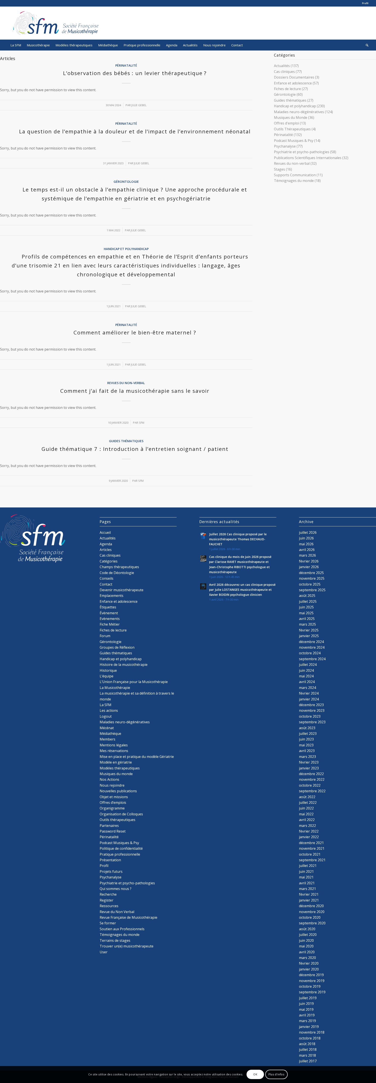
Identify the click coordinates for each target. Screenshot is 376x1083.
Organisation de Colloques (121, 814)
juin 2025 (306, 607)
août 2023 (307, 727)
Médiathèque (110, 733)
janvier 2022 (309, 836)
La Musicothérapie (115, 687)
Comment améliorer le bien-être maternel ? (135, 332)
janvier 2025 (309, 635)
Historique (108, 670)
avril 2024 (307, 681)
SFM (141, 423)
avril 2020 (307, 952)
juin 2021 (306, 871)
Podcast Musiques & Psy (293, 140)
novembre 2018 (311, 1032)
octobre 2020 (310, 917)
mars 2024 (307, 687)
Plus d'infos (276, 1074)
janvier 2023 (309, 768)
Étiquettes (108, 607)
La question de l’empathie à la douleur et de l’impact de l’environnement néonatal (135, 131)
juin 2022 (306, 808)
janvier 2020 (309, 969)
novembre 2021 (311, 848)
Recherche (108, 894)
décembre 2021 (311, 842)
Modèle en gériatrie (116, 762)
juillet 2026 (308, 532)
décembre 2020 (311, 905)
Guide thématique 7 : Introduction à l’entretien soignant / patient (135, 448)
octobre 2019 (310, 986)
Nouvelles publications (118, 791)
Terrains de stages (115, 940)
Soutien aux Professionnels (122, 929)
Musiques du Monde (290, 117)
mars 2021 (307, 888)
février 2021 (309, 894)
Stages (279, 169)
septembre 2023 (312, 722)
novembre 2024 (311, 647)
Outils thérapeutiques (117, 819)
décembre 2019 (311, 974)
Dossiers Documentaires (294, 77)
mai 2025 (306, 613)
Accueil (105, 532)
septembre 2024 (312, 659)
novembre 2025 (311, 578)
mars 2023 (307, 756)
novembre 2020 (311, 911)
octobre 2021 (310, 854)
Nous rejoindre (112, 785)
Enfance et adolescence (293, 83)
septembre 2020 (312, 923)
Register (106, 900)
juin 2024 (306, 670)
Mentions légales (114, 745)
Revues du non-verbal (126, 383)
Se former (108, 923)
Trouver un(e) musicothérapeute (126, 946)
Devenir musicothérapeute (121, 590)
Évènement (109, 613)
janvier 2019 (309, 1026)
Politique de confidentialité (121, 848)
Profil (365, 3)
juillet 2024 (308, 664)
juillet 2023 (308, 733)
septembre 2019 (312, 992)
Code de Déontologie (117, 572)
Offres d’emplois (113, 802)
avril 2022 (307, 819)
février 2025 (309, 630)
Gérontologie (126, 182)
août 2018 (307, 1043)
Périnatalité (126, 65)
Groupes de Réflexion (117, 647)
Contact (106, 584)
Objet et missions (114, 796)
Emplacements (111, 595)
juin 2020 (306, 940)
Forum (105, 635)
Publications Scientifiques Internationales (307, 157)
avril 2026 (307, 549)
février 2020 (309, 963)
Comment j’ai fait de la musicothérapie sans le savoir (135, 390)
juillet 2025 (308, 601)
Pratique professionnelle (120, 854)
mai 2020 (306, 946)
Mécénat (107, 727)
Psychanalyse (285, 146)
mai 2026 (306, 544)
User (103, 952)
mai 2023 (306, 745)
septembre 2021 (312, 860)
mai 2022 (306, 814)
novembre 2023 (311, 710)
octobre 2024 (310, 653)
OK (255, 1074)
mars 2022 (307, 825)
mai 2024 (306, 676)
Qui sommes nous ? (115, 888)
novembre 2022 (311, 779)
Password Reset (113, 831)
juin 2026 (306, 538)
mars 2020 (307, 957)
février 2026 (309, 561)
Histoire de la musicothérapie (124, 664)
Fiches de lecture (287, 88)
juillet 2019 (308, 998)
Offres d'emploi (286, 123)
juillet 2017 (308, 1061)
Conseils (106, 578)
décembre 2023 (311, 704)
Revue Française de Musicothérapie (128, 917)
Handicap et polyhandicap (126, 249)
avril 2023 (307, 750)
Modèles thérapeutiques (120, 768)
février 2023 (309, 762)
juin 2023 (306, 739)
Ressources (109, 905)
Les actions (109, 710)
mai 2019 (306, 1009)
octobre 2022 (310, 785)
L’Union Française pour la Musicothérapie (134, 681)
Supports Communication (295, 175)
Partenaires (109, 825)
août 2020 (307, 929)
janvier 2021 (309, 900)
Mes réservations (114, 750)
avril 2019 (307, 1015)
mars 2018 (307, 1055)
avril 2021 (307, 883)
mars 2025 (307, 624)
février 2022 (309, 831)
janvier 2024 (309, 699)
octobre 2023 (310, 716)
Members (107, 739)
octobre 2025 (310, 584)
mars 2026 (307, 555)
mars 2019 (307, 1020)
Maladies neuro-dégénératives (299, 111)
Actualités (282, 65)
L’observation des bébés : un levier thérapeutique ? (135, 73)
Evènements (110, 618)
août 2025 (307, 595)
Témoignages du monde (294, 180)
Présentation (110, 860)
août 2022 (307, 796)
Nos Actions (109, 779)
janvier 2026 (309, 566)
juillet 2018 (308, 1049)
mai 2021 (306, 877)
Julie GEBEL (138, 105)
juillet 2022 (308, 802)
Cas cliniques (284, 71)
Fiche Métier (110, 624)
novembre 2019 (311, 980)
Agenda (106, 544)
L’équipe (106, 676)
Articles (106, 549)
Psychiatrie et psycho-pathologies (301, 151)
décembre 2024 (311, 641)
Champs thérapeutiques (119, 566)
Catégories (109, 561)
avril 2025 (307, 618)
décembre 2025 (311, 572)
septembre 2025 (312, 590)
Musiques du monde (116, 773)
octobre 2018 (310, 1038)
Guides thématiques (126, 441)
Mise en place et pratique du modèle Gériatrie (137, 756)
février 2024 (309, 693)
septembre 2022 (312, 791)
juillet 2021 (308, 865)
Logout (106, 716)
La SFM (105, 704)
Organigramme (112, 808)
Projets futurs (111, 871)
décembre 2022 (311, 773)
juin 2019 (306, 1003)
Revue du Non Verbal (117, 911)
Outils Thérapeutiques (292, 129)
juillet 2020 (308, 934)
